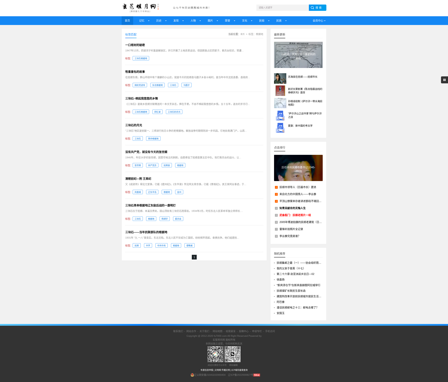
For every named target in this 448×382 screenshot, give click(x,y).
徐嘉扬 (281, 279)
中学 (148, 245)
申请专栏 (257, 331)
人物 (193, 20)
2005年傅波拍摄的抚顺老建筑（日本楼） (303, 222)
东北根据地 (157, 85)
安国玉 (281, 313)
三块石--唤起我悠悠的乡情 (141, 98)
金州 (179, 192)
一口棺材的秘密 (135, 45)
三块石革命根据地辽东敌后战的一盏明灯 (150, 205)
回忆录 (157, 112)
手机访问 (270, 331)
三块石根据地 (141, 58)
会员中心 (318, 20)
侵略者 (189, 245)
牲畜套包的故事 (135, 71)
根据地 (180, 165)
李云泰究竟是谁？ (289, 236)
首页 (127, 20)
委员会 (178, 219)
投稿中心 (244, 331)
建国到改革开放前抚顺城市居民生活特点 (300, 296)
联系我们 (178, 331)
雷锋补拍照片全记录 (291, 229)
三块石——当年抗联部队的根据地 (146, 232)
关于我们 (204, 331)
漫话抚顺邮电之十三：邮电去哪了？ (298, 307)
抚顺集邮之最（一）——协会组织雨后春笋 (302, 262)
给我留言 (231, 331)
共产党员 (152, 165)
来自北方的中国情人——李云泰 (297, 194)
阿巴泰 (281, 301)
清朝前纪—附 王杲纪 (138, 178)
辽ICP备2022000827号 (240, 374)
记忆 (141, 20)
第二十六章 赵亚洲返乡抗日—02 (295, 273)
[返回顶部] (440, 340)
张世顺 (138, 165)
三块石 (173, 85)
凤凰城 (138, 192)
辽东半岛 (152, 192)
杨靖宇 (165, 219)
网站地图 (217, 331)
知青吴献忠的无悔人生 (292, 208)
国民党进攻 (140, 85)
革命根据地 (153, 139)
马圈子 (186, 85)
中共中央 (161, 245)
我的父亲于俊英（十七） (291, 268)
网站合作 (191, 331)
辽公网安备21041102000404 (210, 374)
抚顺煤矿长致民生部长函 (291, 290)
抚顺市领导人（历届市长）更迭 (297, 187)
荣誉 (227, 20)
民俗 (261, 20)
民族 (279, 20)
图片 (210, 20)
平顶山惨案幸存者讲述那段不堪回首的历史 (304, 201)
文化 (244, 20)
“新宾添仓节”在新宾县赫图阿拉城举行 (298, 285)
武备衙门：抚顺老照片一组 (295, 215)
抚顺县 (167, 165)
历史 (158, 20)
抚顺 (137, 245)
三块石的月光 (174, 112)
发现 (176, 20)
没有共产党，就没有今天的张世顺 (146, 151)
